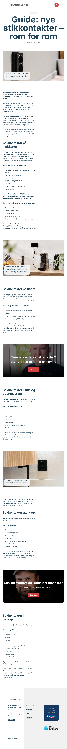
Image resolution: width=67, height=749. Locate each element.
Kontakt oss (33, 369)
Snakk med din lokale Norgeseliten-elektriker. (33, 362)
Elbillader (8, 637)
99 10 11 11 (11, 720)
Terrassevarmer (10, 530)
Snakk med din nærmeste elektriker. (33, 587)
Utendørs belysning (11, 533)
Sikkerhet (33, 13)
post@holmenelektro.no (15, 715)
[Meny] (56, 5)
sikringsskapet (7, 556)
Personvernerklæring (13, 738)
